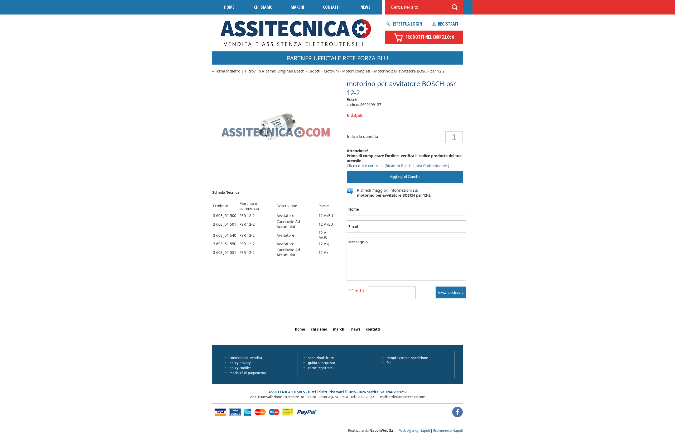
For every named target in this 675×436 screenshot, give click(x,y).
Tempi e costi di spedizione (407, 357)
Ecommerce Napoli (448, 430)
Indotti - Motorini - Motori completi (339, 71)
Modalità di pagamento (247, 372)
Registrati (448, 24)
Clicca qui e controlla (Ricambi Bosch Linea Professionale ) (398, 165)
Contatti (331, 7)
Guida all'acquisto (321, 362)
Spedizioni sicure (321, 357)
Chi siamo (263, 7)
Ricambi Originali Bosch (283, 71)
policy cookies (240, 367)
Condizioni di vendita (245, 357)
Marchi (297, 7)
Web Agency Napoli (414, 430)
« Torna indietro (226, 71)
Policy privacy (240, 362)
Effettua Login (407, 24)
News (365, 7)
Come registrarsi (320, 367)
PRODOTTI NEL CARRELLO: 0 (430, 37)
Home (229, 7)
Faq (389, 362)
